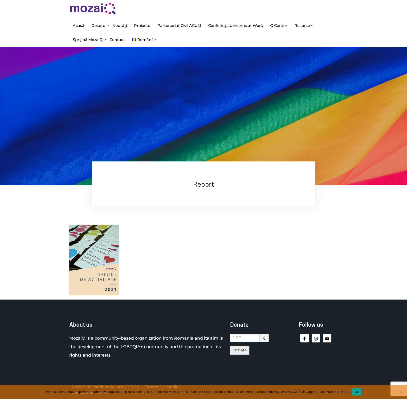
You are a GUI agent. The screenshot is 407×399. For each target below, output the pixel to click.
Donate (240, 350)
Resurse (302, 25)
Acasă (78, 25)
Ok (357, 392)
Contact (117, 39)
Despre (98, 25)
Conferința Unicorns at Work (235, 25)
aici (346, 392)
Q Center (278, 25)
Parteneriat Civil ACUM (179, 25)
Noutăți (119, 25)
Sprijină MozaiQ (87, 39)
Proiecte (142, 25)
